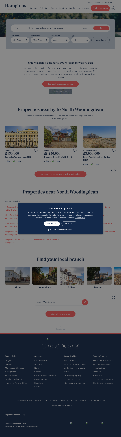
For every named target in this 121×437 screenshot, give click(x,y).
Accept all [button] (51, 224)
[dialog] (60, 218)
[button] (60, 229)
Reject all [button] (69, 224)
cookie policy (80, 218)
